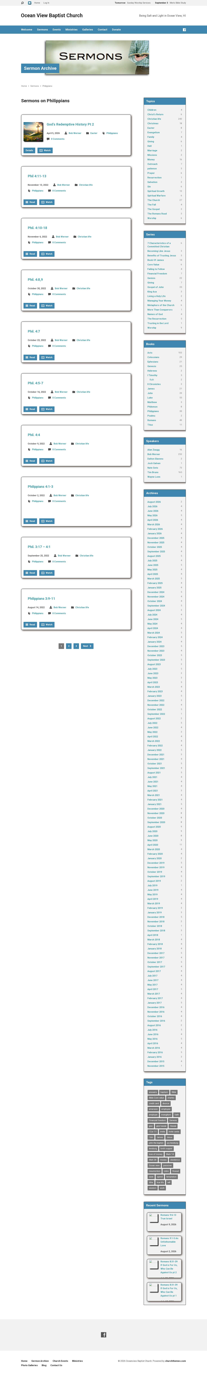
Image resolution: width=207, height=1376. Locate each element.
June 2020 (152, 836)
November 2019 (155, 867)
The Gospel (153, 209)
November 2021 (155, 759)
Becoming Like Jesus (158, 251)
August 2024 (154, 610)
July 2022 (152, 723)
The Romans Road (157, 213)
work (162, 1188)
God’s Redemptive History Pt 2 (70, 124)
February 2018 (155, 944)
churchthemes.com (175, 1361)
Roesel (175, 1171)
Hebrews (152, 370)
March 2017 (153, 993)
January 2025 (154, 587)
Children (151, 110)
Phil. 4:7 (34, 331)
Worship (151, 218)
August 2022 (154, 718)
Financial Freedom (157, 273)
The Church (153, 200)
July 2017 (152, 975)
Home (24, 86)
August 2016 (154, 1025)
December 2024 (155, 592)
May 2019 (152, 894)
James (151, 388)
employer (153, 1114)
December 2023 (155, 646)
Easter (93, 133)
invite (162, 1131)
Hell (149, 146)
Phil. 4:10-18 (37, 228)
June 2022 (152, 727)
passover (167, 1165)
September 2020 (156, 822)
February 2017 (155, 998)
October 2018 (154, 926)
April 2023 (152, 682)
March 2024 (153, 632)
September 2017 (156, 966)
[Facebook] (184, 29)
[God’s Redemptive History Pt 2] (33, 138)
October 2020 (154, 817)
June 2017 (152, 980)
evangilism (166, 1114)
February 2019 (155, 908)
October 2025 (154, 547)
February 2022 (155, 745)
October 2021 (154, 763)
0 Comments (57, 139)
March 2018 (153, 939)
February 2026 (155, 529)
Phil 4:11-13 (37, 176)
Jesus (169, 1137)
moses (163, 1160)
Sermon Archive (40, 68)
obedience (175, 1160)
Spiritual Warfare (156, 195)
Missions (152, 155)
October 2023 (154, 655)
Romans (151, 420)
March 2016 (153, 1048)
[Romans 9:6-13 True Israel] (153, 1220)
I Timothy (152, 375)
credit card (154, 1103)
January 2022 (154, 750)
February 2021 (155, 799)
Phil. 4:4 (34, 435)
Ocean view (154, 1165)
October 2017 (154, 962)
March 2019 (153, 903)
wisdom (152, 1188)
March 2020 (153, 849)
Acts (149, 352)
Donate (116, 29)
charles (171, 1098)
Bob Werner (75, 133)
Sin (149, 186)
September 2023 (156, 660)
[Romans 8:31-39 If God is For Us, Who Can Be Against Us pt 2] (153, 1266)
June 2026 (152, 511)
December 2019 (155, 863)
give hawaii (161, 1126)
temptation (171, 1176)
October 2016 (154, 1016)
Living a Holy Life (156, 296)
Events (57, 29)
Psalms (151, 415)
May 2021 (152, 786)
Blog (44, 1365)
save (151, 1176)
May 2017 (152, 984)
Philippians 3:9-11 (41, 599)
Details (29, 150)
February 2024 (155, 637)
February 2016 (155, 1052)
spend (160, 1176)
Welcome (26, 29)
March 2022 (153, 741)
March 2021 (153, 795)
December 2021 (155, 754)
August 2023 (154, 664)
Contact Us (56, 1365)
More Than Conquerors (159, 309)
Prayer (151, 173)
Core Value (153, 264)
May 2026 (152, 515)
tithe (151, 1182)
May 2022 (152, 732)
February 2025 (155, 583)
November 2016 (155, 1011)
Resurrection (154, 177)
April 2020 (152, 845)
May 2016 (152, 1039)
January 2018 (154, 948)
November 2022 (155, 705)
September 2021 (156, 768)
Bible (174, 1092)
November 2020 (155, 813)
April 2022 (152, 736)
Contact (102, 29)
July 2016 (152, 1030)
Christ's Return (155, 114)
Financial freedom (157, 1120)
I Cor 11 (153, 1131)
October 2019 (154, 872)
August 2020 (154, 826)
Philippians (47, 86)
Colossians (153, 357)
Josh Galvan (153, 463)
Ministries (71, 29)
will (168, 1182)
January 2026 (154, 533)
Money (151, 159)
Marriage (152, 150)
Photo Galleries (29, 1365)
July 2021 (152, 777)
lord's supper (166, 1148)
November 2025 (155, 542)
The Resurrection (156, 318)
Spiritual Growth (155, 191)
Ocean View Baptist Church (52, 15)
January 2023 (154, 696)
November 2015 (155, 1066)
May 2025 (152, 569)
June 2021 (152, 781)
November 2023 (155, 651)
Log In (46, 3)
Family (150, 137)
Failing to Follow (156, 269)
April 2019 (152, 899)
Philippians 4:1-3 (40, 487)
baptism (164, 1092)
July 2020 (152, 831)
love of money (155, 1154)
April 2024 (152, 628)
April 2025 (152, 574)
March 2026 (153, 524)
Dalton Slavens (155, 458)
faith (177, 1114)
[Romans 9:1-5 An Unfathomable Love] (153, 1243)
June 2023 (152, 673)
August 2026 (154, 502)
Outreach (152, 164)
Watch (47, 150)
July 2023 (152, 669)
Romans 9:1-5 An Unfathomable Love (169, 1242)
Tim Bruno (152, 472)
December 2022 (155, 700)
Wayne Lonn (153, 476)
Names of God (155, 314)
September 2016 (156, 1021)
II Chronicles (154, 384)
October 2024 (154, 601)
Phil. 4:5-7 (35, 383)
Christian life (86, 185)
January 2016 (154, 1057)
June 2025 (152, 565)
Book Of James (155, 260)
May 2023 (152, 678)
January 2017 (154, 1002)
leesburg (153, 1148)
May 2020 (152, 840)
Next (86, 646)
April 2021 (152, 790)
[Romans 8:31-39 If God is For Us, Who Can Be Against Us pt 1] (153, 1290)
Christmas (152, 123)
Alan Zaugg (153, 449)
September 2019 (156, 876)
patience (152, 168)
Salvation (152, 182)
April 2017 (152, 989)
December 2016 (155, 1007)
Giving (150, 141)
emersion (153, 1109)
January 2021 (154, 804)
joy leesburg (172, 1143)
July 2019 (152, 885)
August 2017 (154, 971)
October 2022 (154, 709)
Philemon (152, 406)
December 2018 (155, 917)
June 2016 (152, 1034)
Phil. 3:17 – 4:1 (39, 547)
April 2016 (152, 1043)
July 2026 (152, 506)
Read (32, 202)
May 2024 (152, 623)
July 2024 (152, 614)
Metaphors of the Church (160, 305)
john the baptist (156, 1143)
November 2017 (155, 957)
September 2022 (156, 714)
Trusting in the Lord (157, 323)
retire (166, 1171)
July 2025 (152, 560)
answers (153, 1092)
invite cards (174, 1131)
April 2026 (152, 520)
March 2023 (153, 687)
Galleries (87, 29)
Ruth (152, 379)
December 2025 (155, 538)
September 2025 (156, 551)
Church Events (60, 1361)
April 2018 (152, 935)
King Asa (152, 291)
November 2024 (155, 596)
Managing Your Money (159, 300)
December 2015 (155, 1061)
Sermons (42, 29)
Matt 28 (152, 1160)
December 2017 (155, 953)
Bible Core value (156, 1098)
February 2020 (155, 854)
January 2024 (154, 641)
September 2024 (156, 605)
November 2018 (155, 921)
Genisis (151, 278)
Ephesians (152, 361)
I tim (151, 1137)
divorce (166, 1103)
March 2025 (153, 578)
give (151, 1126)
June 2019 (152, 890)
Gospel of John (155, 287)
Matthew (152, 402)
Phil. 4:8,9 (35, 280)
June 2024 (152, 619)
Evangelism (153, 132)
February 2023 (155, 691)
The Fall (151, 204)
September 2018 (156, 930)
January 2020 (154, 858)
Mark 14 (170, 1154)
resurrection (154, 1171)
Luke (150, 397)
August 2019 (154, 881)
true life (160, 1182)
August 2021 (154, 772)
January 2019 (154, 912)
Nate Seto (152, 467)
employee (165, 1109)
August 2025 (154, 556)
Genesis (151, 366)
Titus (150, 424)
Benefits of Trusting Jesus (161, 255)
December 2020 (155, 808)
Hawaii (173, 1126)
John (150, 393)
